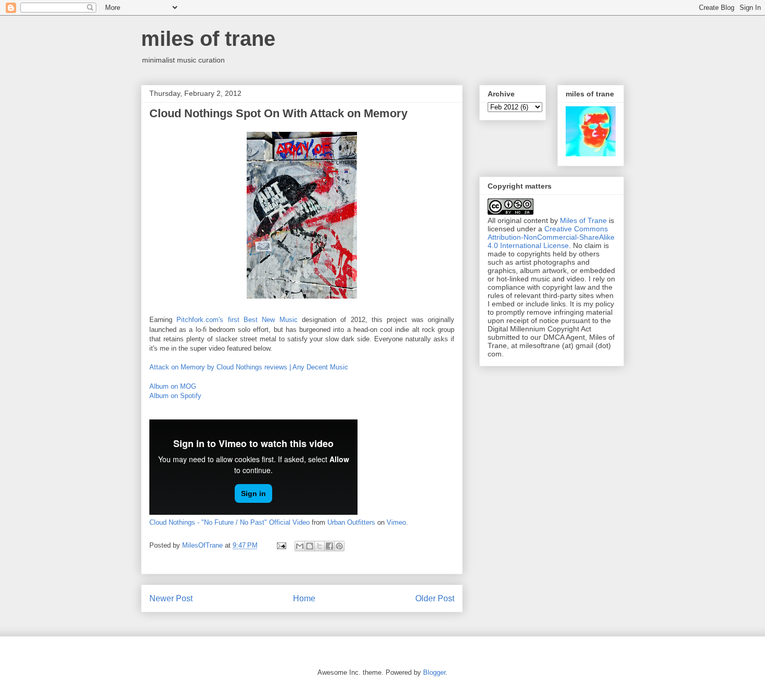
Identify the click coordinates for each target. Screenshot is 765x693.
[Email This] (300, 546)
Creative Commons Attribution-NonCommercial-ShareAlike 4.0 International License (551, 237)
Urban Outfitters (351, 522)
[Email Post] (280, 545)
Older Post (434, 598)
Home (304, 598)
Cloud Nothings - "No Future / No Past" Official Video (229, 522)
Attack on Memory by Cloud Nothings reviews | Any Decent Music (248, 367)
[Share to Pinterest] (339, 546)
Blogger (434, 672)
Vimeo (396, 522)
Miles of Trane (583, 220)
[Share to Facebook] (329, 546)
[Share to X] (319, 546)
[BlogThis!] (309, 546)
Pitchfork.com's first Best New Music (236, 320)
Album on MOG (172, 386)
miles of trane (208, 38)
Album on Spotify (175, 396)
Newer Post (171, 598)
